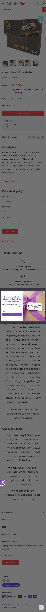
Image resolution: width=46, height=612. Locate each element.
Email (3, 309)
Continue (12, 314)
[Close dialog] (43, 292)
